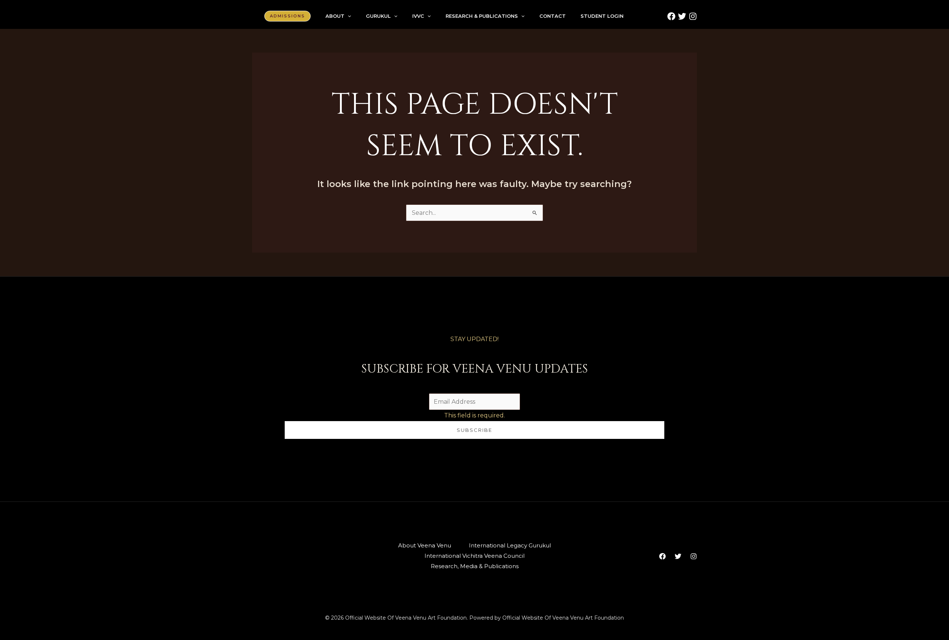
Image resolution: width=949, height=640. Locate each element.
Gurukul (378, 16)
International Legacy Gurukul (510, 545)
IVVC (418, 16)
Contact (552, 16)
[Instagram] (693, 16)
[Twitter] (682, 16)
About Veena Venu (424, 545)
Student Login (602, 16)
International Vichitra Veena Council (474, 555)
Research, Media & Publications (475, 566)
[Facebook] (671, 16)
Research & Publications (482, 16)
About (334, 16)
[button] (287, 16)
